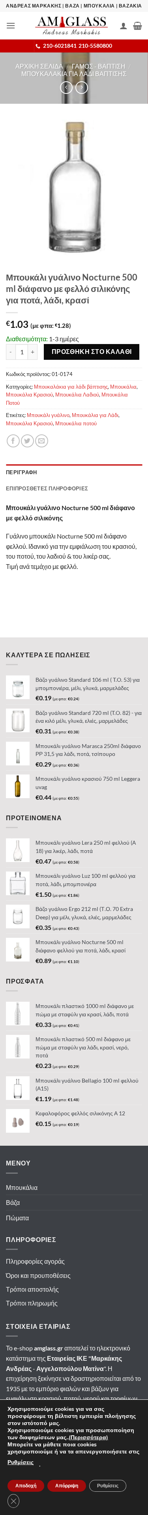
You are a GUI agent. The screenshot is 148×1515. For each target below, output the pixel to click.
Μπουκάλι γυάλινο (48, 415)
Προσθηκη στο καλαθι (92, 351)
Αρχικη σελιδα (39, 66)
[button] (10, 25)
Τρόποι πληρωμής (32, 1303)
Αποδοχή (25, 1486)
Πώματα (17, 1217)
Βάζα (13, 1202)
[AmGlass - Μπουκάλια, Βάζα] (71, 25)
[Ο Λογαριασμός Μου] (123, 25)
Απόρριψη (66, 1486)
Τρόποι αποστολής (32, 1289)
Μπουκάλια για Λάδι (95, 415)
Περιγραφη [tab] (21, 472)
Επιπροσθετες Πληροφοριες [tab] (47, 488)
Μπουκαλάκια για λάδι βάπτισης (71, 386)
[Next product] (66, 87)
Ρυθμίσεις (20, 1462)
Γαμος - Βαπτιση (99, 66)
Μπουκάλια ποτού (76, 423)
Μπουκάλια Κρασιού (29, 394)
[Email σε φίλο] (41, 440)
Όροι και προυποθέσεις (38, 1275)
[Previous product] (81, 87)
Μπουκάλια (123, 386)
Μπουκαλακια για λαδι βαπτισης (74, 73)
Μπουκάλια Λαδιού (77, 394)
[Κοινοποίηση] (13, 440)
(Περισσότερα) (88, 1437)
